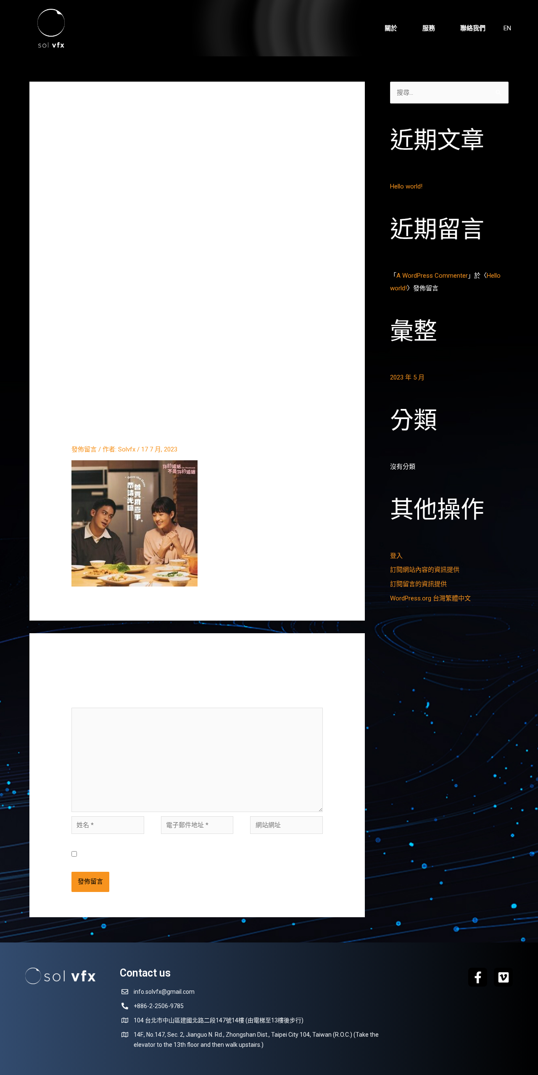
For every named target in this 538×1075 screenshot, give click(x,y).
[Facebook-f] (477, 977)
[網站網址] (286, 827)
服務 (428, 28)
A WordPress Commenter (432, 275)
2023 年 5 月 (407, 377)
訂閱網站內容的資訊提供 (424, 569)
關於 (391, 28)
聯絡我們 (472, 28)
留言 (80, 701)
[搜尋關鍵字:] (449, 92)
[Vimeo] (503, 977)
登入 (396, 556)
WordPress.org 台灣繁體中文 (430, 598)
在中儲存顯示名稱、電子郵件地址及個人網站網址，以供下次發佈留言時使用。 (202, 854)
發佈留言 (84, 449)
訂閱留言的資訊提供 (418, 584)
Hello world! (406, 186)
